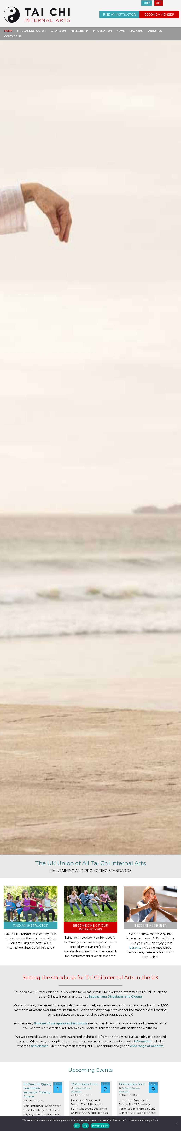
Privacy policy (100, 1125)
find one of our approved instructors (60, 1023)
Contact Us (12, 36)
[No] (176, 1123)
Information (102, 30)
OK (76, 1125)
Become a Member (159, 14)
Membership (79, 30)
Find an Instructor (119, 14)
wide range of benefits (146, 1046)
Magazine (136, 30)
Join (158, 3)
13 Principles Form (84, 1084)
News (121, 30)
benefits (135, 947)
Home (8, 30)
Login (146, 3)
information (142, 1041)
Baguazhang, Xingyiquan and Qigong (115, 996)
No (85, 1125)
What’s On (58, 30)
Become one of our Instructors (90, 927)
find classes (39, 1046)
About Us (155, 30)
